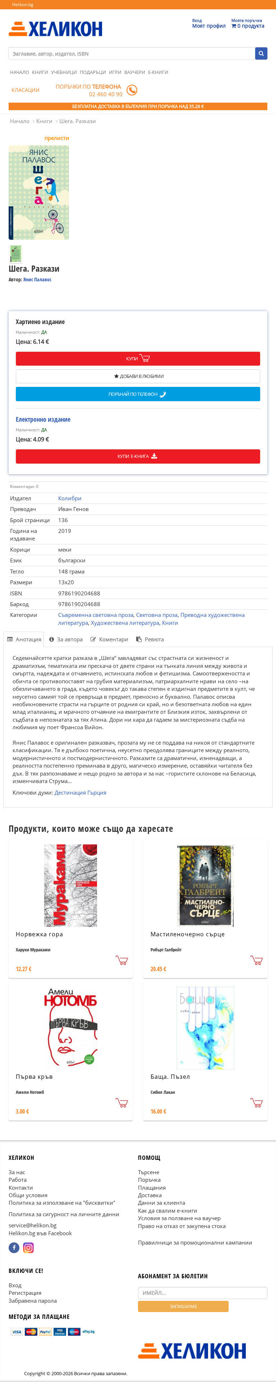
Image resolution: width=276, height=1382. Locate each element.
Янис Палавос (37, 279)
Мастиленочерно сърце (188, 934)
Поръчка (149, 1179)
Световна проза (157, 614)
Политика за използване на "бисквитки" (62, 1202)
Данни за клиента (161, 1202)
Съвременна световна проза (95, 614)
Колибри (70, 498)
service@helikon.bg (32, 1225)
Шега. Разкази (77, 121)
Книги (40, 72)
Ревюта (153, 639)
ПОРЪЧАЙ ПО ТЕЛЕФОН (133, 394)
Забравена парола (33, 1300)
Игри (115, 72)
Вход (15, 1285)
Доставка (150, 1195)
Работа (18, 1179)
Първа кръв (34, 1077)
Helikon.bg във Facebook (40, 1232)
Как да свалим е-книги (167, 1210)
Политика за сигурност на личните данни (64, 1214)
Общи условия (28, 1195)
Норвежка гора (39, 934)
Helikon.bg (22, 4)
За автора (69, 639)
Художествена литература (125, 622)
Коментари (113, 639)
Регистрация (25, 1292)
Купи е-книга (134, 456)
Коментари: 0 (24, 486)
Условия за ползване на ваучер (179, 1218)
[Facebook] (14, 1247)
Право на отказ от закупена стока (182, 1225)
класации (26, 89)
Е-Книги (158, 72)
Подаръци (93, 72)
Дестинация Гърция (80, 792)
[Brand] (55, 22)
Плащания (152, 1187)
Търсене (148, 1171)
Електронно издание (43, 419)
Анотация (27, 639)
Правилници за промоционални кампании (195, 1242)
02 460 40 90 (106, 94)
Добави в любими (142, 376)
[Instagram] (28, 1247)
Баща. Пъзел (170, 1077)
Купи (132, 358)
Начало (19, 72)
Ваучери (134, 72)
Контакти (21, 1187)
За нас (17, 1171)
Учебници (64, 72)
